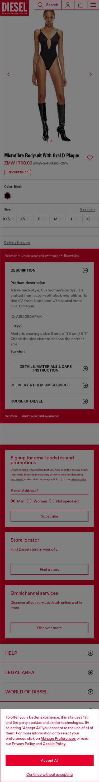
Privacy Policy (23, 744)
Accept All (49, 760)
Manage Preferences (58, 738)
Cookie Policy (54, 744)
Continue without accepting (49, 774)
